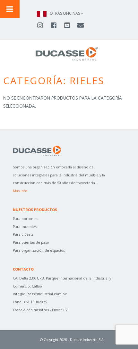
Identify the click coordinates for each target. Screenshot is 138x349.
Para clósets (23, 234)
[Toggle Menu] (10, 9)
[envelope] (81, 25)
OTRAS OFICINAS (65, 13)
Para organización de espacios (39, 250)
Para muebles (25, 226)
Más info (20, 190)
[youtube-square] (70, 25)
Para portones (25, 218)
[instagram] (43, 25)
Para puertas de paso (31, 242)
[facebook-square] (56, 25)
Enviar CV (60, 309)
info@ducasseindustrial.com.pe (40, 293)
